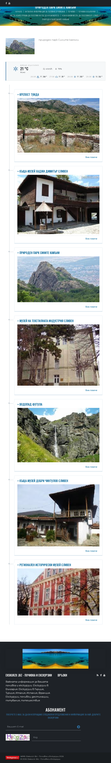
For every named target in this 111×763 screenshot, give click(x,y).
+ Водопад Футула (29, 404)
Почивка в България (87, 11)
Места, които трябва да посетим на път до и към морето (34, 15)
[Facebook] (101, 675)
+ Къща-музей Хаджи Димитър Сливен (42, 171)
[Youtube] (104, 675)
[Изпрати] (78, 726)
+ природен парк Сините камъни (38, 253)
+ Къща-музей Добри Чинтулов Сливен (42, 481)
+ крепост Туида (28, 94)
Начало (18, 11)
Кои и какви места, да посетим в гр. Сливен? (81, 15)
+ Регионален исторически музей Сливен (44, 565)
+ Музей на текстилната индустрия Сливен (45, 321)
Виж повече (91, 157)
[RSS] (98, 675)
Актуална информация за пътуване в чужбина (45, 11)
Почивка (71, 11)
